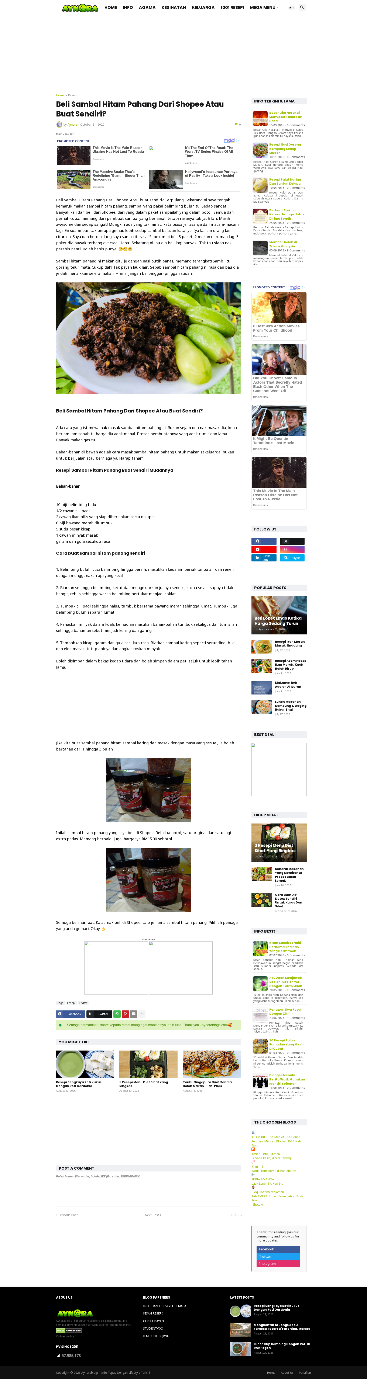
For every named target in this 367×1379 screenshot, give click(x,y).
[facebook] (264, 541)
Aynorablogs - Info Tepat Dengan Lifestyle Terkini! (116, 1373)
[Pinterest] (125, 1014)
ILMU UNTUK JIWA (156, 1336)
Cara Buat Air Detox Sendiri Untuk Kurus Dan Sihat (288, 900)
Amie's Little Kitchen (265, 1154)
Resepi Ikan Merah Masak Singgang (290, 643)
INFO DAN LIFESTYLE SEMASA (164, 1306)
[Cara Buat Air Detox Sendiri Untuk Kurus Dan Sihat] (261, 900)
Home (110, 7)
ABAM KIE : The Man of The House (275, 1137)
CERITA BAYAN (153, 1321)
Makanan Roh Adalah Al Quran (288, 684)
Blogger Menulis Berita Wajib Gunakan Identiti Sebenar (287, 1079)
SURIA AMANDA (262, 1179)
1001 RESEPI (232, 7)
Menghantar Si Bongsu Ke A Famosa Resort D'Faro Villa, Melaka (282, 1327)
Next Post (152, 1215)
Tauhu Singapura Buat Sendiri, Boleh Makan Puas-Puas (208, 1084)
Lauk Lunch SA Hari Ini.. (267, 1183)
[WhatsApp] (117, 1014)
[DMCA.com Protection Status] (69, 1332)
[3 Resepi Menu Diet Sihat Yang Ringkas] (148, 1064)
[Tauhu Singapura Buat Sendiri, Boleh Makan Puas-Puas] (212, 1064)
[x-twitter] (292, 541)
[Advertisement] (183, 57)
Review (83, 1003)
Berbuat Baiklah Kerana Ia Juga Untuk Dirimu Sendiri (286, 214)
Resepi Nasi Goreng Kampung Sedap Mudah (285, 148)
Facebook (266, 1249)
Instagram (267, 1263)
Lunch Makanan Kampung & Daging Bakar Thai (290, 705)
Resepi (72, 95)
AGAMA (147, 7)
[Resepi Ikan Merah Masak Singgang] (261, 647)
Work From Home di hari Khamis (273, 1171)
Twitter (265, 1256)
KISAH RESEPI (153, 1313)
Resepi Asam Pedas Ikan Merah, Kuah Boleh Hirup (290, 665)
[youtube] (264, 549)
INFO (128, 7)
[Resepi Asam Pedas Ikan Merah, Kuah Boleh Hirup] (261, 666)
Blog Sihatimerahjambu (267, 1192)
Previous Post (68, 1215)
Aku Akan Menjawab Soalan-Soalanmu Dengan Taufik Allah (285, 982)
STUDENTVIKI (153, 1328)
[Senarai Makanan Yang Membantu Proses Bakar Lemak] (261, 874)
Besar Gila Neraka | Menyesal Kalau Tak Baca (285, 117)
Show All (258, 1204)
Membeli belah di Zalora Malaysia (283, 244)
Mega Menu (262, 7)
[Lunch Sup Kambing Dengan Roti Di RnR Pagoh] (240, 1349)
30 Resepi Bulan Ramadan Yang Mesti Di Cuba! (286, 1044)
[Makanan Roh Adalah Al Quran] (261, 687)
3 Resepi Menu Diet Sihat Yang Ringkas (143, 1084)
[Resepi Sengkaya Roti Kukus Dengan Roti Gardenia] (85, 1064)
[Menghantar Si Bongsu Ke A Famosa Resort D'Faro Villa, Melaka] (240, 1330)
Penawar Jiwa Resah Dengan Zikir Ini (285, 1011)
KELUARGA (203, 7)
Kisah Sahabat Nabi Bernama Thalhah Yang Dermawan (285, 947)
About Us (287, 1373)
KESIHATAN (174, 7)
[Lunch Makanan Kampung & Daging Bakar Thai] (261, 707)
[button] (291, 8)
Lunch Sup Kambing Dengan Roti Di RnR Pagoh (282, 1346)
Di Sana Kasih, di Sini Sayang (271, 1158)
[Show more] (141, 1014)
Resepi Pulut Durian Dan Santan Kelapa (285, 181)
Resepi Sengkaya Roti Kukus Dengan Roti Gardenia (79, 1084)
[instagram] (292, 549)
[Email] (133, 1014)
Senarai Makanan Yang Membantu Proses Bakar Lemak (289, 874)
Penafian (305, 1373)
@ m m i (257, 1166)
